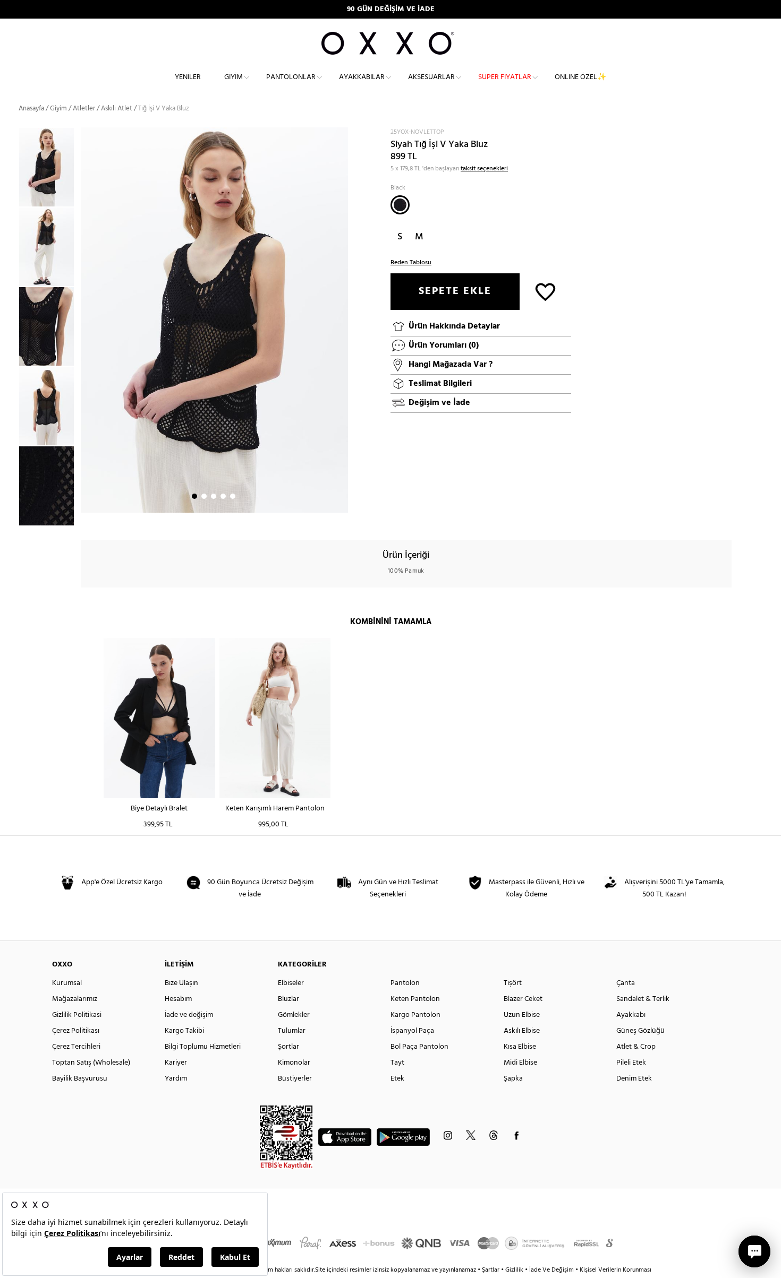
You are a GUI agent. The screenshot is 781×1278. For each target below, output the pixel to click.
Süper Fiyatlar (504, 77)
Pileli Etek (631, 1063)
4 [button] (223, 496)
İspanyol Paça (412, 1031)
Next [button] (86, 320)
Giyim (233, 77)
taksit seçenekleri (484, 168)
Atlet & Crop (636, 1047)
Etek (397, 1079)
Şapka (513, 1079)
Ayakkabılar (362, 77)
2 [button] (204, 496)
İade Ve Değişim (551, 1270)
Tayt (397, 1063)
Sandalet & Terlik (642, 999)
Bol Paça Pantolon (419, 1047)
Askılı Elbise (522, 1031)
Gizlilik (515, 1270)
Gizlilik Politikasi (76, 1015)
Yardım (176, 1079)
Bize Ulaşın (181, 983)
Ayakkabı (631, 1015)
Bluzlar (288, 999)
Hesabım (178, 999)
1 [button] (194, 496)
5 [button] (232, 496)
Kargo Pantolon (415, 1015)
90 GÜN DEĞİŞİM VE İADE (391, 9)
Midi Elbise (520, 1063)
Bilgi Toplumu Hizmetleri (203, 1047)
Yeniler (188, 77)
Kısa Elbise (520, 1047)
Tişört (513, 983)
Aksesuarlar (431, 77)
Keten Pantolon (415, 999)
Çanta (625, 983)
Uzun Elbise (522, 1015)
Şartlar (491, 1270)
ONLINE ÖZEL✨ (580, 77)
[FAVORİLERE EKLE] (545, 291)
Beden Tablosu (410, 262)
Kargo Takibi (184, 1031)
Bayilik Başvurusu (79, 1079)
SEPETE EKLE (455, 291)
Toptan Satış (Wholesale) (91, 1063)
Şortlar (288, 1047)
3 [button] (213, 496)
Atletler (84, 108)
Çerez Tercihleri (76, 1047)
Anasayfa (31, 108)
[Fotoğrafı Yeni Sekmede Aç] (341, 134)
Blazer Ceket (523, 999)
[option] (50, 167)
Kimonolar (294, 1063)
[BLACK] (400, 204)
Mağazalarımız (74, 999)
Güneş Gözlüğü (640, 1031)
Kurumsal (67, 983)
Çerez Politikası (75, 1031)
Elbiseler (291, 983)
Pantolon (405, 983)
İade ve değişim (189, 1015)
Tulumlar (291, 1031)
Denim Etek (634, 1079)
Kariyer (176, 1063)
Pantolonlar (291, 77)
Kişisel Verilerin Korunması (615, 1270)
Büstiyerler (295, 1079)
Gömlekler (294, 1015)
